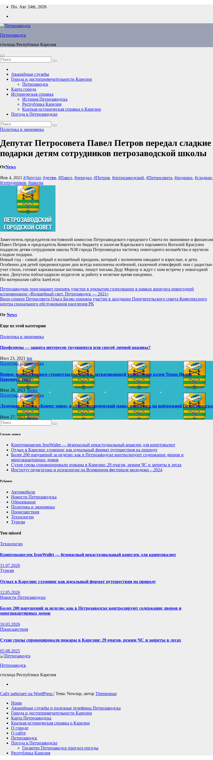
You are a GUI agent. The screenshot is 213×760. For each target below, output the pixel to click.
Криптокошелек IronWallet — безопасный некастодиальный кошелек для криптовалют (93, 444)
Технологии (22, 517)
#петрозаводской (128, 177)
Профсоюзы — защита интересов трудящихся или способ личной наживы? (75, 347)
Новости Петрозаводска (34, 497)
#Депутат (32, 177)
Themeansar (106, 693)
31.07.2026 (10, 565)
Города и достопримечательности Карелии (51, 79)
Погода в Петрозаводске (34, 114)
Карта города (23, 89)
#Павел (65, 177)
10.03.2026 (10, 624)
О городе (19, 728)
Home (16, 703)
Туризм (18, 522)
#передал (83, 177)
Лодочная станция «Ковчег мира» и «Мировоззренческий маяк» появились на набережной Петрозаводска (106, 406)
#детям (49, 177)
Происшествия (25, 512)
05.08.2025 (10, 650)
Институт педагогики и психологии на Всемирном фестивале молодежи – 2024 (86, 469)
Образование (23, 502)
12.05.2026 (10, 592)
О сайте (18, 733)
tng (29, 358)
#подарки (183, 177)
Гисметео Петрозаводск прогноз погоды (60, 748)
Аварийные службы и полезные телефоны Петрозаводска (66, 708)
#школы (35, 182)
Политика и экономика (22, 129)
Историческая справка (32, 94)
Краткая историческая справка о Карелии (61, 109)
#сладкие (203, 177)
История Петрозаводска (44, 99)
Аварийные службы (30, 74)
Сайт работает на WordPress (27, 693)
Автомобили (23, 492)
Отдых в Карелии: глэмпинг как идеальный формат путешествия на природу (84, 449)
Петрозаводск (13, 35)
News (11, 166)
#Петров (102, 177)
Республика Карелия (41, 104)
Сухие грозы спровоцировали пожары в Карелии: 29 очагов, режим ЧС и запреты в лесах (96, 464)
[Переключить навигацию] (2, 55)
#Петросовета (159, 177)
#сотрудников (13, 182)
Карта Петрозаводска (31, 718)
